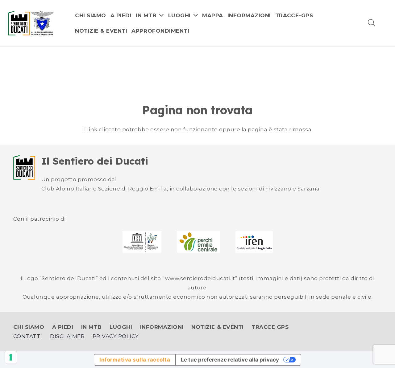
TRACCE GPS (270, 327)
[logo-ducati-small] (24, 167)
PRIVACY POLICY (116, 336)
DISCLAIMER (67, 336)
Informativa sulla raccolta (134, 360)
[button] (372, 23)
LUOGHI (121, 327)
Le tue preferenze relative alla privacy (230, 360)
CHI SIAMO (28, 327)
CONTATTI (27, 336)
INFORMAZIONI (162, 327)
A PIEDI (62, 327)
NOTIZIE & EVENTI (217, 327)
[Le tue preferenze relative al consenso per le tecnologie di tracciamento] (11, 357)
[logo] (31, 23)
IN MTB (91, 327)
